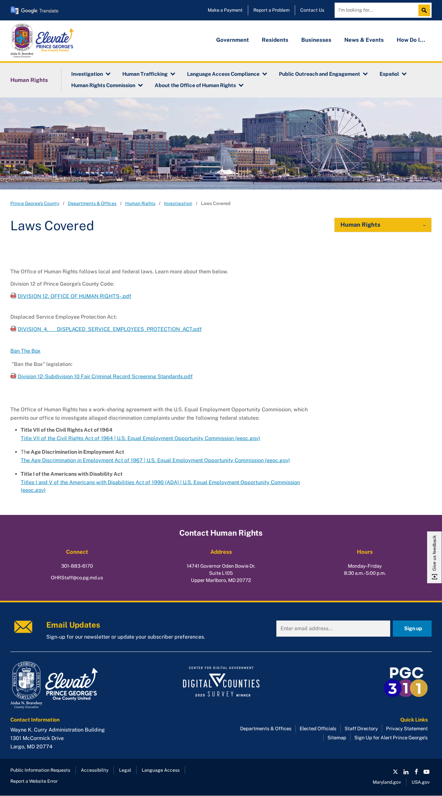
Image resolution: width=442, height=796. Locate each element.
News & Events (364, 40)
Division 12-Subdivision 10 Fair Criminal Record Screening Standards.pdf (105, 376)
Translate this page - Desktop (34, 10)
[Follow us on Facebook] (416, 771)
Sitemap (336, 737)
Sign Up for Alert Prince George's (391, 737)
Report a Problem (271, 10)
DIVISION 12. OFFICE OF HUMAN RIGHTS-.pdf (74, 296)
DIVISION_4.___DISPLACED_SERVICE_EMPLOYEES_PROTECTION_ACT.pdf (110, 329)
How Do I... (411, 40)
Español (389, 74)
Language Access (161, 770)
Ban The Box (25, 351)
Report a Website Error (34, 781)
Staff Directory (361, 728)
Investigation (87, 74)
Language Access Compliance (223, 74)
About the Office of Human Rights (195, 85)
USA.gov (421, 782)
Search (426, 10)
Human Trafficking (145, 74)
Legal (125, 770)
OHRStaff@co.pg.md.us (77, 577)
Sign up (413, 628)
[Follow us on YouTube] (426, 771)
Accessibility (94, 770)
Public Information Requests (40, 770)
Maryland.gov (387, 782)
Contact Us (312, 10)
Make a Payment (225, 10)
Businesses (316, 40)
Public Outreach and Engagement (319, 74)
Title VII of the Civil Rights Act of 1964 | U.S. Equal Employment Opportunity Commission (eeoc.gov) (140, 438)
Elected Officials (318, 728)
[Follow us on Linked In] (406, 771)
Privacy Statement (407, 728)
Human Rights (29, 80)
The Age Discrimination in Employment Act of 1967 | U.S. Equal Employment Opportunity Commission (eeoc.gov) (155, 460)
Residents (275, 40)
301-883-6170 (77, 566)
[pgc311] (77, 685)
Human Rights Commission (103, 85)
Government (232, 40)
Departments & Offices (92, 203)
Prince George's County (34, 203)
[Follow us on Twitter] (395, 771)
